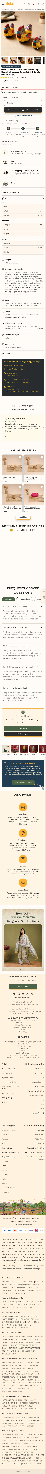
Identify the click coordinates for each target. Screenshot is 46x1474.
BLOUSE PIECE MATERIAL (32, 1464)
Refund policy (25, 1218)
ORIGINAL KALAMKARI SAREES (21, 1406)
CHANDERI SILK (8, 1322)
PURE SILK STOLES (27, 1426)
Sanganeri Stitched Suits (23, 921)
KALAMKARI (6, 1316)
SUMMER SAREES (24, 1302)
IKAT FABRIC (31, 1345)
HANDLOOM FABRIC (17, 1345)
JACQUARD (34, 1316)
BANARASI (24, 1328)
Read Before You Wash (23, 782)
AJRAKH (15, 1316)
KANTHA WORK (8, 1325)
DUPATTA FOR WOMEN (11, 1417)
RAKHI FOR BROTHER (16, 1293)
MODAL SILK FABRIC (28, 1351)
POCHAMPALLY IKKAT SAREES (13, 1409)
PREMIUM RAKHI (14, 1285)
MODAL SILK (20, 1322)
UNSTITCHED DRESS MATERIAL (13, 1362)
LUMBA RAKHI (7, 1290)
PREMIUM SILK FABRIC (10, 1351)
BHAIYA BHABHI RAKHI (23, 1290)
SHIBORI (36, 1322)
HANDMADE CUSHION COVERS (14, 1446)
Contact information (24, 1225)
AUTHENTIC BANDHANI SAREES (14, 1403)
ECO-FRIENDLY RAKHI (30, 1285)
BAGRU (18, 1325)
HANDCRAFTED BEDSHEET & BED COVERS (18, 1443)
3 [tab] (23, 969)
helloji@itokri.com (13, 389)
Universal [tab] (8, 599)
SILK (30, 1325)
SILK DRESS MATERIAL (19, 1386)
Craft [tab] (39, 599)
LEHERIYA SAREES (33, 1409)
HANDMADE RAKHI (9, 1282)
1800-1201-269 (20, 1046)
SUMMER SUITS (15, 1305)
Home (3, 9)
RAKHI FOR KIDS (31, 1287)
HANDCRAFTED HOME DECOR (31, 1440)
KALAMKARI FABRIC (9, 1348)
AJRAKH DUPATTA (27, 1423)
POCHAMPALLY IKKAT (10, 1328)
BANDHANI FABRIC (9, 1354)
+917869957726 (12, 376)
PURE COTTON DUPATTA (28, 1420)
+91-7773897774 (12, 382)
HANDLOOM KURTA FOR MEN (27, 1449)
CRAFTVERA (13, 142)
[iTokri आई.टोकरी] (10, 4)
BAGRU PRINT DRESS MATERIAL (23, 1368)
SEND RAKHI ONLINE (26, 1282)
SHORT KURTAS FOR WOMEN (21, 1308)
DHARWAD (25, 1319)
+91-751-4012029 (25, 382)
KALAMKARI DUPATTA (10, 1423)
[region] (23, 427)
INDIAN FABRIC (7, 1336)
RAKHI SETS (19, 1287)
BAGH (24, 1325)
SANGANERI (6, 1319)
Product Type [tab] (25, 599)
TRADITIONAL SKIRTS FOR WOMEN (25, 1461)
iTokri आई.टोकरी (12, 1218)
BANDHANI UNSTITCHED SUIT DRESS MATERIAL (20, 1371)
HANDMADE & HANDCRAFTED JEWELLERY (18, 1452)
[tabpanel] (23, 945)
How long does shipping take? (15, 606)
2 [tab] (22, 969)
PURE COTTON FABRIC (17, 1339)
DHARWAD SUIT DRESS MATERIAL (15, 1374)
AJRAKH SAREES (30, 1400)
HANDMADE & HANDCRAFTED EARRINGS (17, 1455)
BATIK (28, 1322)
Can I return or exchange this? (15, 627)
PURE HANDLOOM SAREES (12, 1400)
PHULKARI (35, 1319)
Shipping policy (31, 1221)
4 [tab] (25, 969)
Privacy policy (37, 1218)
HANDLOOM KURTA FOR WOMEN (26, 1438)
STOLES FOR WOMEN (29, 1417)
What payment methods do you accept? (19, 646)
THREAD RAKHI (7, 1287)
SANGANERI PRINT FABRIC (29, 1348)
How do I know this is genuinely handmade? (20, 667)
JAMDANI (15, 1319)
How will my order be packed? (15, 688)
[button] (3, 4)
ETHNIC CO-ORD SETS (10, 1440)
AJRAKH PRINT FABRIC (23, 1336)
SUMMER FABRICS (9, 1302)
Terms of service (17, 1221)
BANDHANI (24, 1316)
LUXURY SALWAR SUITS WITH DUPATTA (17, 1435)
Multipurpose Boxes (11, 9)
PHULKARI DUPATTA (9, 1420)
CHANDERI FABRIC (16, 1342)
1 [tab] (20, 969)
